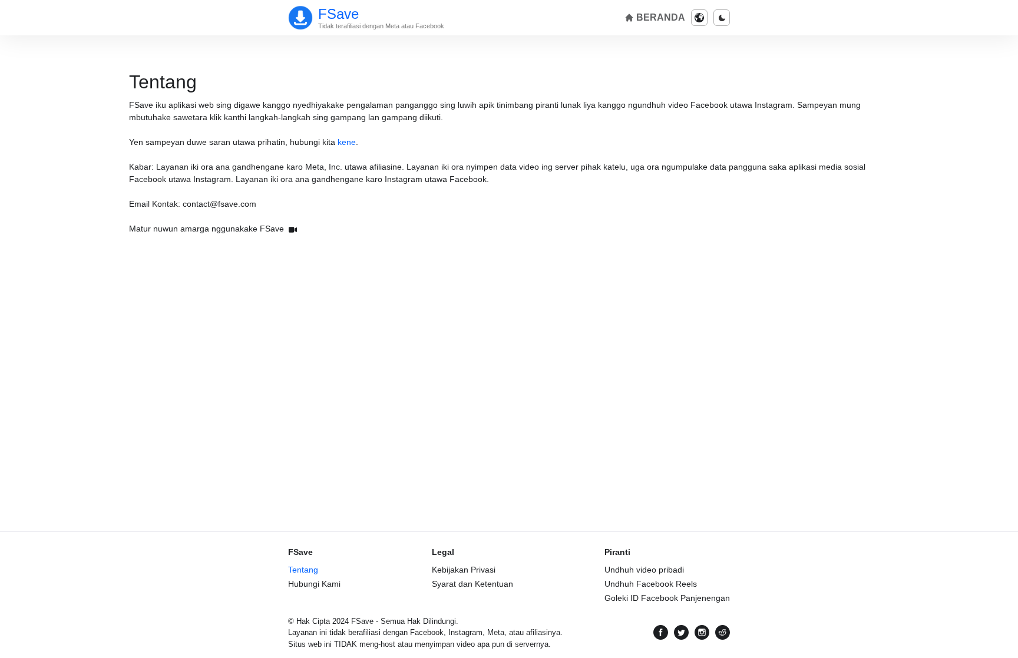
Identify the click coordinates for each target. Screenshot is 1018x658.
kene (347, 142)
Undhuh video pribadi (644, 569)
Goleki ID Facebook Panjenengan (667, 598)
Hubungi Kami (314, 583)
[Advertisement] (509, 326)
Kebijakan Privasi (463, 569)
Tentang (303, 569)
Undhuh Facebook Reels (650, 583)
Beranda (659, 17)
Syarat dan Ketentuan (472, 583)
